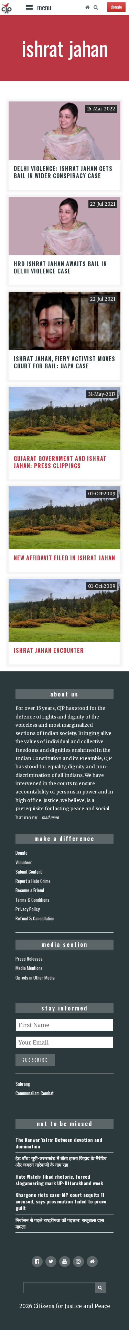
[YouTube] (64, 1261)
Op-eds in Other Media (35, 977)
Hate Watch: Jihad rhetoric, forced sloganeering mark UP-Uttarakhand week (59, 1180)
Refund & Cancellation (34, 918)
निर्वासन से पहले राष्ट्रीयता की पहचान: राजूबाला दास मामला (59, 1223)
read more (50, 817)
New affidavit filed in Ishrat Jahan (64, 558)
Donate (21, 852)
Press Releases (29, 958)
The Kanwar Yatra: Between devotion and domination (58, 1143)
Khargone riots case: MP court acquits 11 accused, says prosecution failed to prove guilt (60, 1201)
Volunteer (23, 862)
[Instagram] (78, 1261)
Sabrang (22, 1083)
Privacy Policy (27, 909)
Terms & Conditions (32, 899)
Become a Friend (29, 890)
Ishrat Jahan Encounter (49, 650)
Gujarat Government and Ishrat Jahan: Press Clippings (60, 462)
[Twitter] (50, 1261)
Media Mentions (29, 967)
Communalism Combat (34, 1093)
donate (116, 7)
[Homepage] (87, 7)
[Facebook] (37, 1261)
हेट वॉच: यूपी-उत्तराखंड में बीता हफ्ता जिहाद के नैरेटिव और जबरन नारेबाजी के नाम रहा (61, 1161)
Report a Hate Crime (33, 880)
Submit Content (28, 871)
